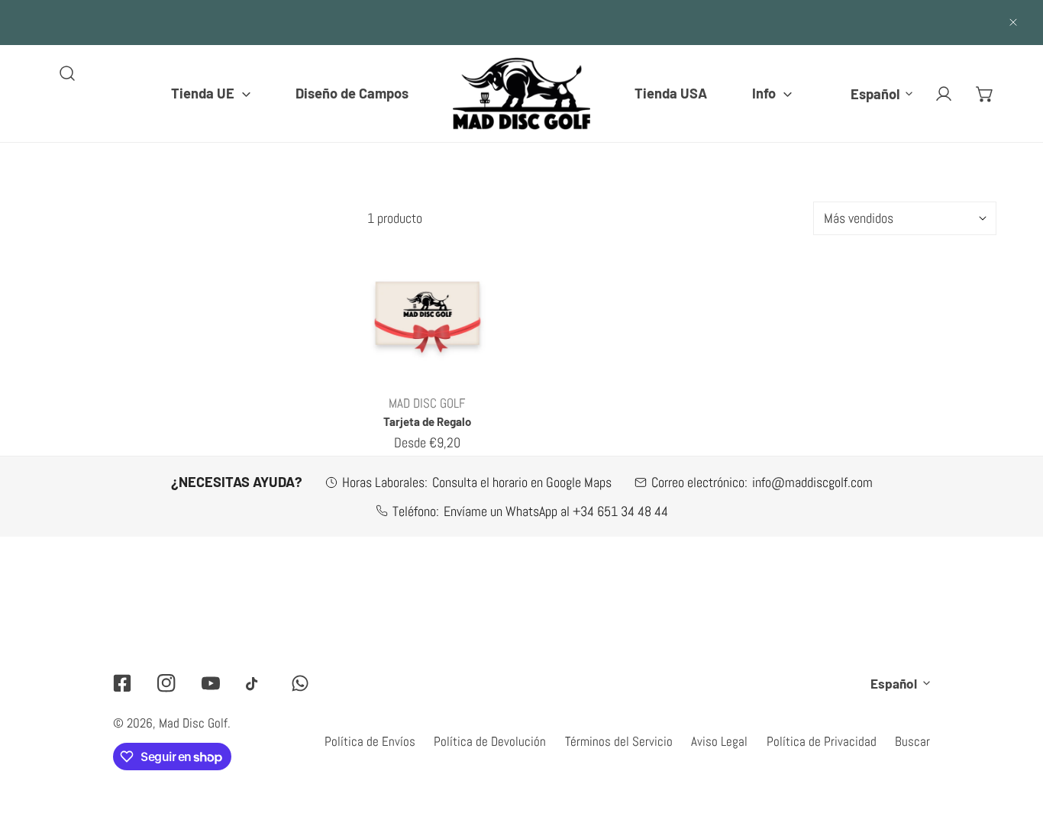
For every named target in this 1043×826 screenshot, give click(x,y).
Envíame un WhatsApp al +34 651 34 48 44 (556, 511)
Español (875, 93)
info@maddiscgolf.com (812, 482)
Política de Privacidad (822, 741)
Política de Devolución (490, 741)
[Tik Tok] (255, 683)
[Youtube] (211, 683)
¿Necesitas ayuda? (236, 481)
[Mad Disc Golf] (521, 93)
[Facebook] (122, 683)
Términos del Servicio (619, 741)
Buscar (912, 741)
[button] (211, 93)
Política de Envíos (370, 741)
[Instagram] (166, 683)
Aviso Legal (719, 741)
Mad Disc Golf (193, 723)
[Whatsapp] (300, 683)
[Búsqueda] (67, 73)
